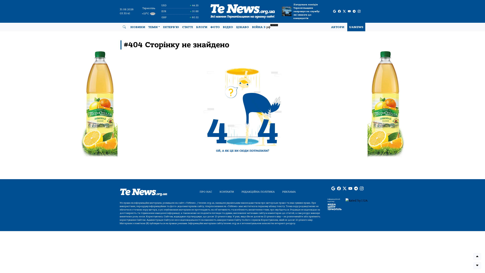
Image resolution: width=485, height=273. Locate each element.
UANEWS (356, 27)
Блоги (201, 27)
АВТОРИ (337, 27)
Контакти (227, 191)
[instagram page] (359, 11)
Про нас (206, 191)
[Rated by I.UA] (357, 200)
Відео (228, 27)
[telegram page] (354, 11)
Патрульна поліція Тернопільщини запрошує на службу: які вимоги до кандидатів (306, 11)
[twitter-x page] (344, 11)
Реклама (289, 191)
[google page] (334, 11)
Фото (215, 27)
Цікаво (242, 27)
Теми (153, 27)
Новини (137, 27)
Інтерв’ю (171, 27)
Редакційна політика (258, 191)
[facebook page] (339, 11)
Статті (187, 27)
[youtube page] (349, 11)
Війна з (265, 26)
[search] (124, 27)
